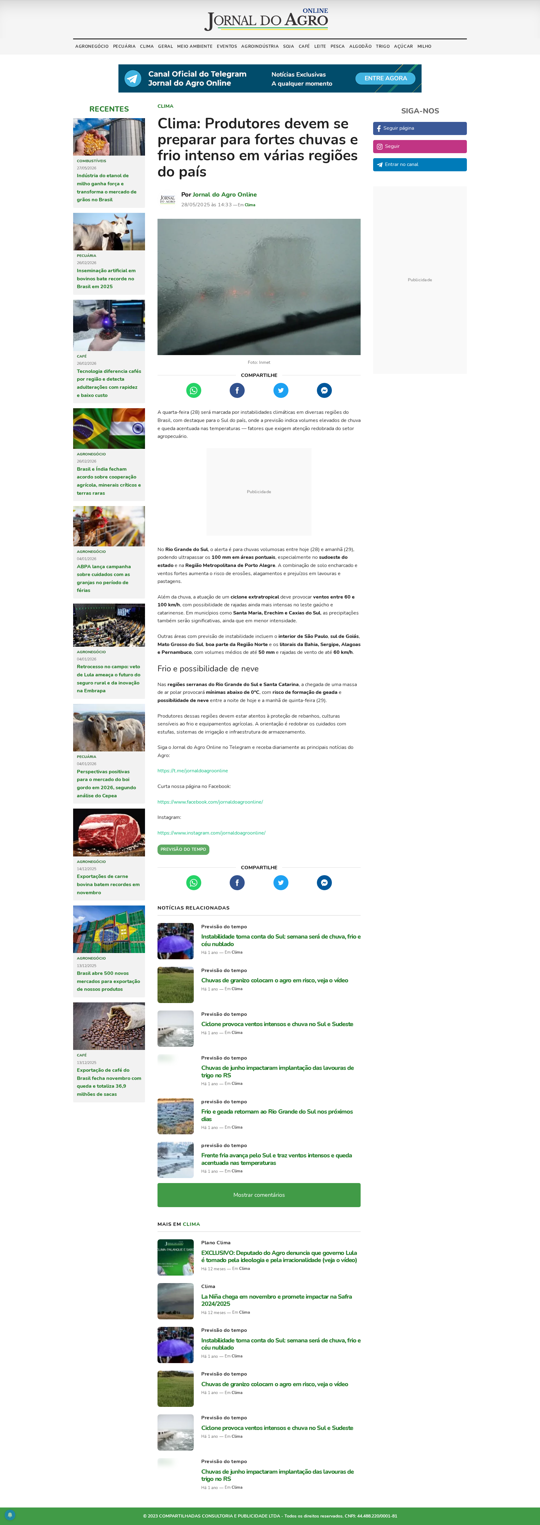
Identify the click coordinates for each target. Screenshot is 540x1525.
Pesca (338, 46)
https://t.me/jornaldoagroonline (193, 770)
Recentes (109, 109)
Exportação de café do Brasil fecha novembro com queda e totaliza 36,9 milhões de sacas (109, 1082)
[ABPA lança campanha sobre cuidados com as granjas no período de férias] (109, 526)
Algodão (360, 46)
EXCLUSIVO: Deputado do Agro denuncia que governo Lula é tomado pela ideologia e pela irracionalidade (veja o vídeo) (279, 1256)
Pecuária (124, 46)
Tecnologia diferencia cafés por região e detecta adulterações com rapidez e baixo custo (109, 383)
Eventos (227, 46)
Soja (288, 46)
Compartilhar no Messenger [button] (324, 390)
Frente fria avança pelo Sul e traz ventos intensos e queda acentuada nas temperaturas (276, 1159)
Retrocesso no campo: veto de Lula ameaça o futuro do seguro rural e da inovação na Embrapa (108, 678)
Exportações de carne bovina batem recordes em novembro (108, 884)
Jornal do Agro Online (225, 194)
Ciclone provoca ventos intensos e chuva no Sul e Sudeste (277, 1024)
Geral (165, 46)
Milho (425, 46)
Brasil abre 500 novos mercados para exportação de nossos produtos (108, 981)
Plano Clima (216, 1242)
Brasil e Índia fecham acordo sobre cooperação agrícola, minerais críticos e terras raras (109, 481)
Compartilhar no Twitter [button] (280, 390)
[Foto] (259, 287)
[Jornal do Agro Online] (266, 19)
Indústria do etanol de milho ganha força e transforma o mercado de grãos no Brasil (107, 187)
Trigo (383, 46)
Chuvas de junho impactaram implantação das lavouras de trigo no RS (277, 1071)
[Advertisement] (259, 492)
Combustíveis (91, 160)
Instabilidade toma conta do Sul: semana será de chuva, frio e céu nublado (281, 940)
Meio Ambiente (194, 46)
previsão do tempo (224, 1101)
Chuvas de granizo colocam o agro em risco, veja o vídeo (274, 980)
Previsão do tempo (224, 926)
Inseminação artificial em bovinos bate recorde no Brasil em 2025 (106, 278)
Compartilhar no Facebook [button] (237, 390)
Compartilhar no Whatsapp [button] (193, 390)
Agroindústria (260, 46)
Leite (320, 46)
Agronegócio (92, 46)
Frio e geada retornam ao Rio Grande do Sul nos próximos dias (276, 1115)
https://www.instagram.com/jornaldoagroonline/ (212, 833)
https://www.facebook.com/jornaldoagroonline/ (210, 802)
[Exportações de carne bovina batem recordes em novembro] (109, 832)
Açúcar (403, 46)
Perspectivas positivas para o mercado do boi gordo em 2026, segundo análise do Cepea (106, 783)
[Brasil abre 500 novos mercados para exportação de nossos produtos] (109, 929)
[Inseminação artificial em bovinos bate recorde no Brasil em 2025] (109, 231)
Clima (147, 46)
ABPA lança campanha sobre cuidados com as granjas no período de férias (104, 578)
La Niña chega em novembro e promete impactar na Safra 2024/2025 (276, 1300)
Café (304, 46)
